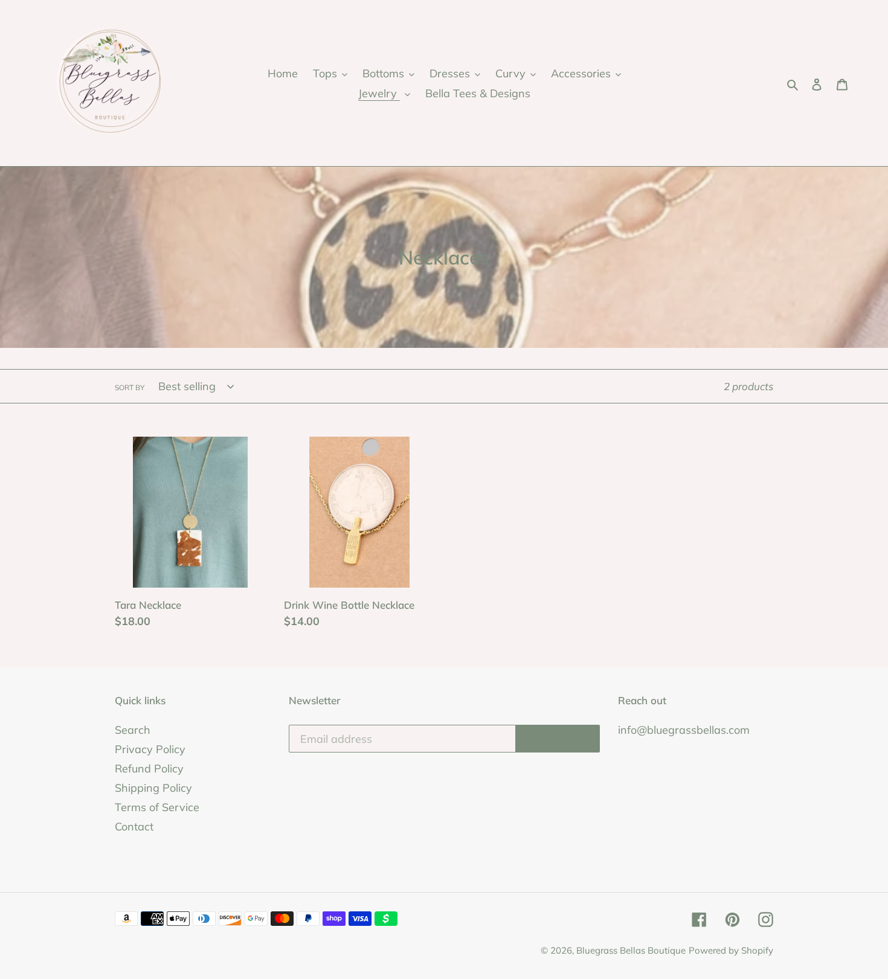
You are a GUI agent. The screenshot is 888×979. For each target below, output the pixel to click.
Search (132, 730)
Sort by (129, 387)
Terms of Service (157, 807)
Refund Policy (149, 768)
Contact (134, 826)
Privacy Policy (150, 749)
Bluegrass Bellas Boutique (631, 950)
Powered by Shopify (731, 950)
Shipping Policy (153, 788)
